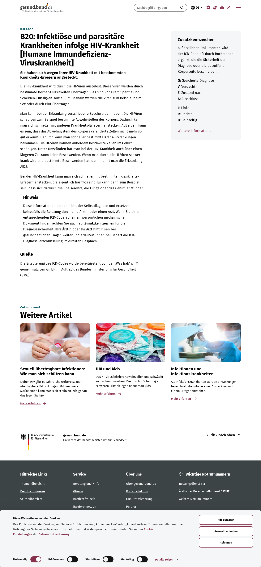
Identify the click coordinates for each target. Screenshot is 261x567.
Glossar (78, 491)
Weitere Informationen (196, 131)
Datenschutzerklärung (54, 534)
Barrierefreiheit (84, 499)
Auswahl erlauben (226, 531)
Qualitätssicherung (139, 499)
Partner (131, 506)
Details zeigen (164, 559)
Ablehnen (226, 542)
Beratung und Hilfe (86, 483)
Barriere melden (84, 506)
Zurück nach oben (221, 435)
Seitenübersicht (31, 499)
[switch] (72, 559)
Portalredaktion (137, 491)
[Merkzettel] (229, 7)
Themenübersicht (32, 483)
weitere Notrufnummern (195, 499)
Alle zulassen (226, 520)
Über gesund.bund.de (141, 483)
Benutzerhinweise (32, 491)
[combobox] (156, 8)
